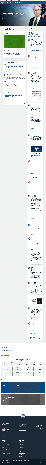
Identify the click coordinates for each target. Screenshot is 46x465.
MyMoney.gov (21, 447)
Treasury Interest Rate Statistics (6, 350)
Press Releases (8, 29)
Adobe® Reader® (9, 462)
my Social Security (21, 454)
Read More (3, 18)
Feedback (21, 460)
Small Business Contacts (5, 444)
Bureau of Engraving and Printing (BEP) (5, 424)
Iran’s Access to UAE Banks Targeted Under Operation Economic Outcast (13, 67)
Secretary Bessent (12, 14)
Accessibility (27, 460)
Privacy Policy (4, 460)
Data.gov (20, 448)
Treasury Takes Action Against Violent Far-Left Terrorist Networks (13, 75)
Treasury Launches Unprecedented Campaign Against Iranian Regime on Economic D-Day (13, 89)
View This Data (4, 355)
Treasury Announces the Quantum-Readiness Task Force (14, 83)
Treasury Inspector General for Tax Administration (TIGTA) (23, 425)
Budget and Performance (6, 445)
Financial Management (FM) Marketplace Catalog (39, 428)
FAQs (18, 460)
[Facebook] (43, 462)
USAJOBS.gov (21, 444)
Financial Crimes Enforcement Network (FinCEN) (5, 429)
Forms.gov (20, 450)
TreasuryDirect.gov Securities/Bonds (5, 448)
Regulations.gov (21, 451)
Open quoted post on (34, 177)
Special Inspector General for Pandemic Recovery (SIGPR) (22, 431)
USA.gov (20, 442)
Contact (3, 461)
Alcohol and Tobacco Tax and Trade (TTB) (5, 421)
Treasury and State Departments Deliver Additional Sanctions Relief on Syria (13, 96)
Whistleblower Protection (6, 453)
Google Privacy (8, 460)
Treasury (39, 36)
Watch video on (34, 68)
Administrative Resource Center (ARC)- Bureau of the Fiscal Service (40, 423)
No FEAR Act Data (4, 452)
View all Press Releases (19, 103)
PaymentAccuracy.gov (22, 453)
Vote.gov (20, 456)
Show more (32, 66)
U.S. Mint (3, 436)
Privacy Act (3, 442)
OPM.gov (20, 445)
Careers (24, 460)
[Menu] (44, 3)
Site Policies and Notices (14, 460)
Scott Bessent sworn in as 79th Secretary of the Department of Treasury (12, 54)
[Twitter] (41, 462)
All (29, 36)
